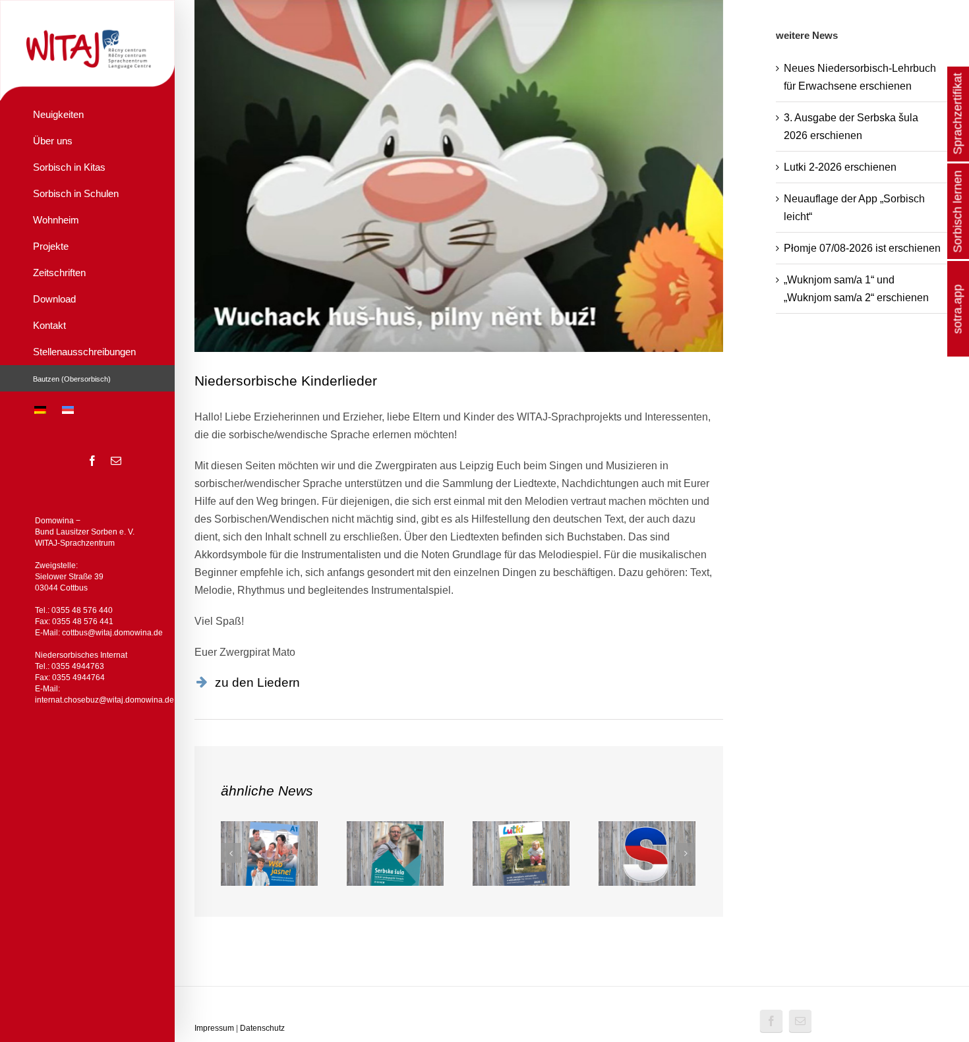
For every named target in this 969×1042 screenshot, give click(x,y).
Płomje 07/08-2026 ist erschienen (862, 248)
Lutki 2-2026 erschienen (840, 167)
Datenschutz (262, 1028)
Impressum (214, 1028)
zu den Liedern (257, 682)
